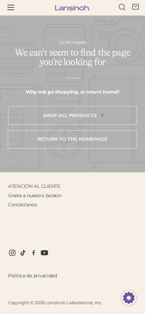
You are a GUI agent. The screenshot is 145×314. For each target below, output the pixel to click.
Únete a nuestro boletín (35, 196)
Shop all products (70, 115)
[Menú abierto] (15, 7)
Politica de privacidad (32, 276)
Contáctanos (22, 205)
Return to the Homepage (72, 139)
